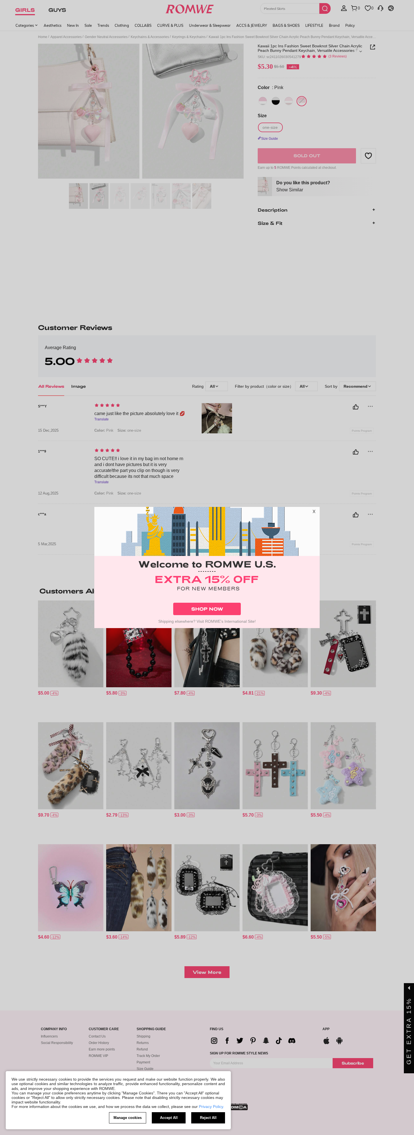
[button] (314, 512)
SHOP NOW (207, 608)
